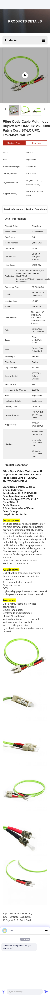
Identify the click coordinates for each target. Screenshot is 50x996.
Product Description (36, 209)
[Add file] (4, 992)
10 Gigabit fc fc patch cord (17, 920)
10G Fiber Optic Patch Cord (16, 917)
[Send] (46, 992)
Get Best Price (13, 143)
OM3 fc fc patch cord (20, 913)
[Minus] (46, 930)
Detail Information (13, 209)
